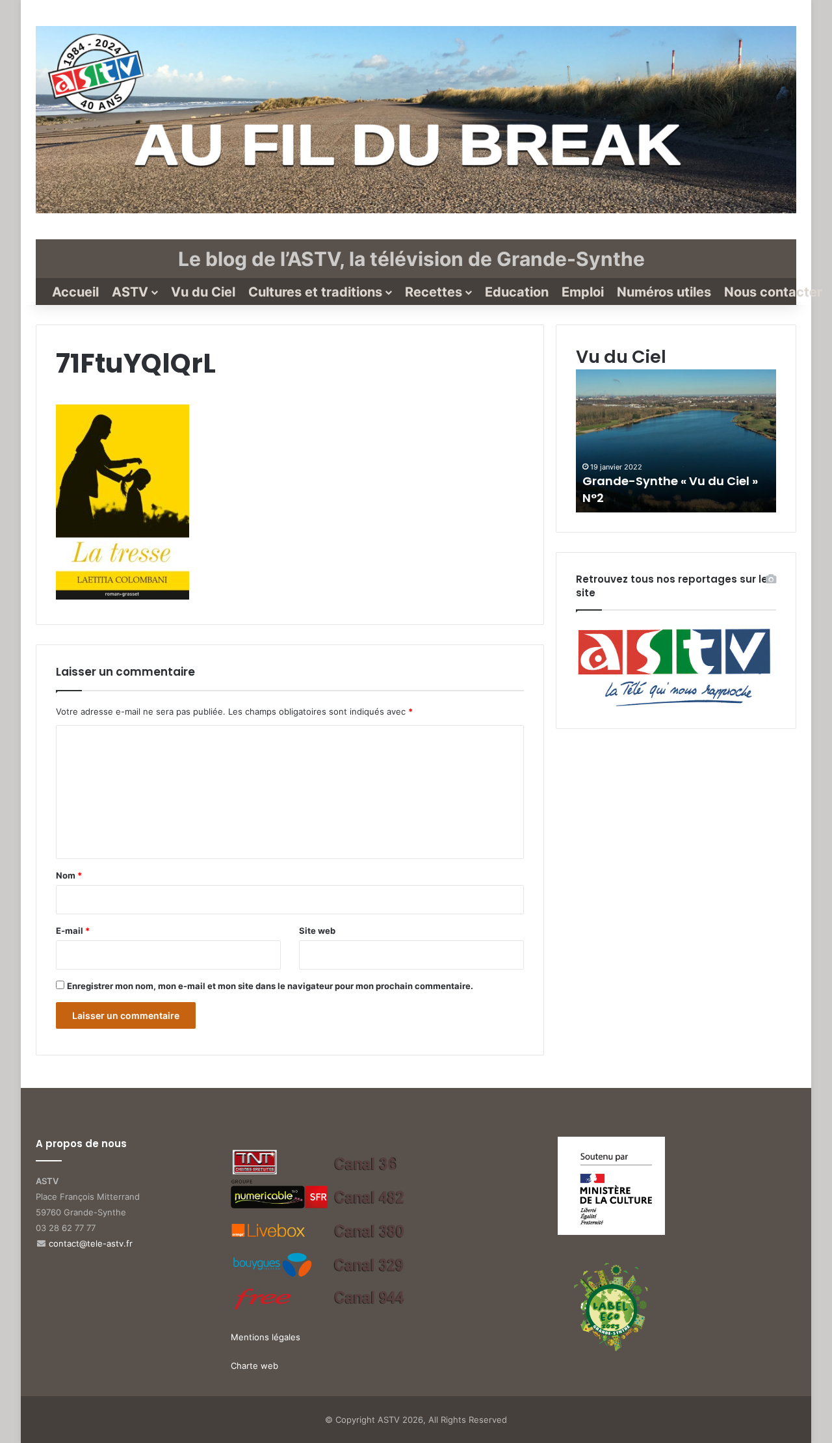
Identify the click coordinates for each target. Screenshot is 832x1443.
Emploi (583, 292)
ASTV (130, 292)
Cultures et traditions (315, 292)
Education (517, 292)
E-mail (73, 930)
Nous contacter (773, 292)
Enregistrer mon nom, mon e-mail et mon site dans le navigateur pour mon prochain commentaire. (270, 986)
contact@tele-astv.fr (91, 1243)
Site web (317, 930)
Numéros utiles (664, 292)
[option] (676, 440)
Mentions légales (265, 1337)
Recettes (433, 292)
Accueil (75, 292)
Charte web (254, 1365)
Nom (69, 875)
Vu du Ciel (203, 292)
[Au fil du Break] (416, 119)
